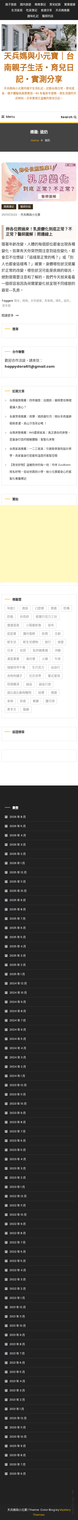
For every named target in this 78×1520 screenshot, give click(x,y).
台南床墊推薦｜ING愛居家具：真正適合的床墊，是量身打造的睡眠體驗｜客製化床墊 (40, 436)
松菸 (23, 650)
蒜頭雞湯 (13, 684)
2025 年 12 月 (18, 872)
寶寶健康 (69, 4)
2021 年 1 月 (17, 1409)
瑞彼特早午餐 (16, 667)
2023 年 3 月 (18, 1168)
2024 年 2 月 (18, 1067)
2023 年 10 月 (18, 1104)
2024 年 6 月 (18, 1030)
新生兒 (11, 642)
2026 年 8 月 (18, 817)
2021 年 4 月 (17, 1381)
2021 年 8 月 (17, 1344)
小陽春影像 (33, 625)
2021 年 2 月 (17, 1400)
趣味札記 (33, 16)
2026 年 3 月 (18, 845)
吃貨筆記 (31, 10)
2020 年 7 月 (18, 1464)
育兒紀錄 (55, 4)
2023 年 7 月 (18, 1131)
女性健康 (36, 301)
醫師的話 (47, 16)
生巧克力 (38, 667)
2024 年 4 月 (18, 1048)
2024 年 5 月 (18, 1039)
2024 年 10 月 (18, 993)
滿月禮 (30, 659)
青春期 (48, 301)
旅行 (48, 642)
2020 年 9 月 (18, 1446)
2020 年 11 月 (18, 1427)
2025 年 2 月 (18, 965)
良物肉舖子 (14, 676)
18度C (11, 608)
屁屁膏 (11, 633)
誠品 (29, 684)
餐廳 (36, 701)
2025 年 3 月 (18, 956)
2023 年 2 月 (18, 1178)
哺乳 (58, 301)
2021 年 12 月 (18, 1307)
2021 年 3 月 (17, 1390)
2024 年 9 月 (18, 1002)
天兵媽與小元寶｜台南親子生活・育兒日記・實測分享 (39, 68)
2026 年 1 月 (17, 863)
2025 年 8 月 (18, 909)
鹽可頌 (50, 701)
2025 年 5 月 (18, 937)
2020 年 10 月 (18, 1437)
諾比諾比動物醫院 (19, 692)
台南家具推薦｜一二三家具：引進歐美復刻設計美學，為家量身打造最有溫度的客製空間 (41, 452)
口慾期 (39, 608)
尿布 (51, 625)
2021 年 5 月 (17, 1372)
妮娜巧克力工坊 (46, 616)
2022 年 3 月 (18, 1279)
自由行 (55, 667)
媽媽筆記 (40, 4)
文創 (58, 633)
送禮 (41, 692)
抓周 (45, 633)
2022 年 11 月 (18, 1205)
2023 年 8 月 (18, 1122)
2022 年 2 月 (18, 1289)
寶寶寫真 (13, 625)
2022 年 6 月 (18, 1252)
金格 (10, 701)
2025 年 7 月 (18, 919)
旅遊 (61, 642)
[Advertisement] (39, 543)
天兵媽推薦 (62, 10)
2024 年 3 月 (18, 1057)
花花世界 (35, 676)
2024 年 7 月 (18, 1020)
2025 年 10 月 (18, 891)
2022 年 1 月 (17, 1298)
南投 (25, 608)
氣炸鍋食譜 (40, 650)
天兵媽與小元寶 (30, 215)
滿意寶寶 (13, 659)
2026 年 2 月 (18, 854)
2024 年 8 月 (18, 1011)
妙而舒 (24, 616)
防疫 (23, 701)
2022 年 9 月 (18, 1224)
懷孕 (17, 301)
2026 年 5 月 (18, 826)
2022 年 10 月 (18, 1215)
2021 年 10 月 (18, 1326)
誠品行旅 (45, 684)
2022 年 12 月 (18, 1196)
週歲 (54, 692)
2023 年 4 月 (18, 1159)
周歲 (54, 608)
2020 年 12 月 (18, 1418)
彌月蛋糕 (29, 633)
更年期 (6, 306)
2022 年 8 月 (18, 1233)
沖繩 (58, 650)
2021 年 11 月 (17, 1316)
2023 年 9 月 (18, 1113)
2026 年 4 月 (18, 835)
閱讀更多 (8, 315)
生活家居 (17, 10)
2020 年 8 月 (18, 1455)
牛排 (58, 659)
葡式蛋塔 (54, 676)
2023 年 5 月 (18, 1150)
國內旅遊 (25, 4)
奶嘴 (66, 608)
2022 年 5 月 (18, 1261)
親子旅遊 (10, 4)
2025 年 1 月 (17, 974)
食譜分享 (46, 10)
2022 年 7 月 (18, 1242)
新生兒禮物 (30, 642)
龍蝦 (26, 709)
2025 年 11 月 (18, 882)
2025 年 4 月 (18, 946)
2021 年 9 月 (17, 1335)
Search (67, 117)
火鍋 (45, 659)
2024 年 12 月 (18, 983)
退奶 (66, 301)
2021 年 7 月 (17, 1353)
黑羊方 (11, 709)
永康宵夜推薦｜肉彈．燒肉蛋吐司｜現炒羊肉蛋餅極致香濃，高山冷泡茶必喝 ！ (41, 419)
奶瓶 (10, 616)
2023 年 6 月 (18, 1141)
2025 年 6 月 (18, 928)
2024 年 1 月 (17, 1076)
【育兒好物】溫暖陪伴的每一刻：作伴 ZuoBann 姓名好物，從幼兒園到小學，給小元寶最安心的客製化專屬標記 (41, 472)
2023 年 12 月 (18, 1085)
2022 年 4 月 (18, 1270)
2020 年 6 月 (18, 1474)
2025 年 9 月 (18, 900)
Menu (10, 116)
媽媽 (25, 301)
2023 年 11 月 (18, 1094)
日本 (10, 650)
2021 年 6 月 (17, 1363)
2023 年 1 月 (17, 1187)
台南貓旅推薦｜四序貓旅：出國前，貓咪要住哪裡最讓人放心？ (41, 403)
